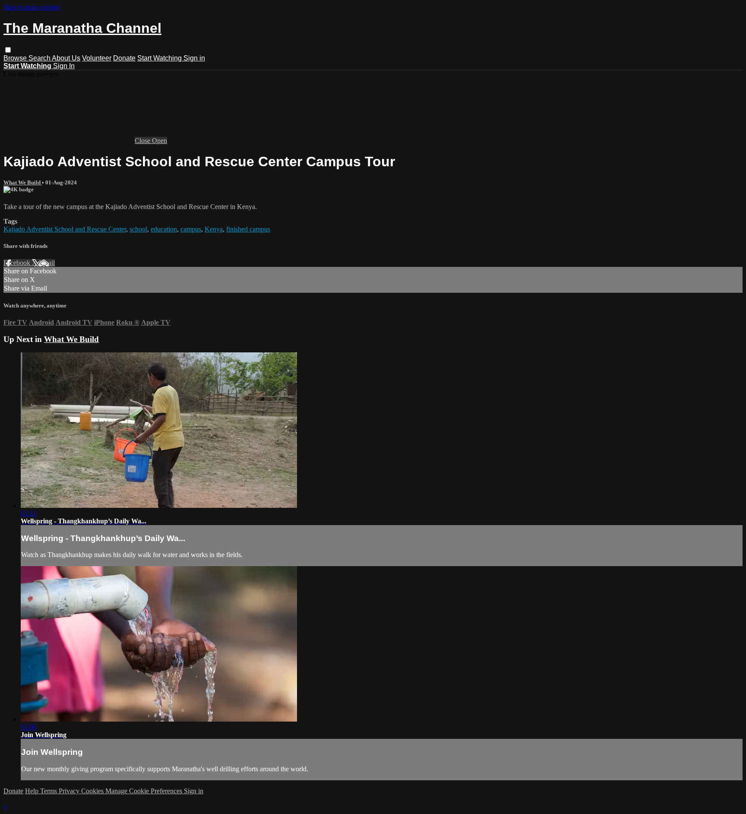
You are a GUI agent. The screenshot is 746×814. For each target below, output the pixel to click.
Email (47, 262)
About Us (66, 58)
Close (143, 140)
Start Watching (160, 58)
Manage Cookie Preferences (144, 791)
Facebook (17, 262)
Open (159, 140)
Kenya (214, 229)
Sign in (194, 58)
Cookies (93, 791)
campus (190, 229)
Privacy (70, 791)
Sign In (64, 66)
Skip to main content (31, 7)
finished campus (248, 229)
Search (40, 58)
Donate (124, 58)
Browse (15, 58)
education (164, 229)
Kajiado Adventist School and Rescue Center (64, 229)
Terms (49, 791)
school (138, 229)
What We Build (22, 182)
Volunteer (96, 58)
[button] (8, 50)
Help (32, 791)
